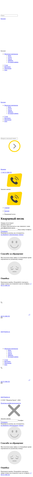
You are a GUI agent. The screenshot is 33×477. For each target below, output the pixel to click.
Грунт (10, 57)
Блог (5, 70)
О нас (6, 65)
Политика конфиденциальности (11, 403)
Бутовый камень (13, 62)
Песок (10, 59)
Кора (9, 55)
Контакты (7, 67)
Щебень (10, 60)
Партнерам (7, 68)
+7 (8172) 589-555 (6, 172)
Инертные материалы (11, 54)
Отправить (4, 231)
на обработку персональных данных (12, 234)
